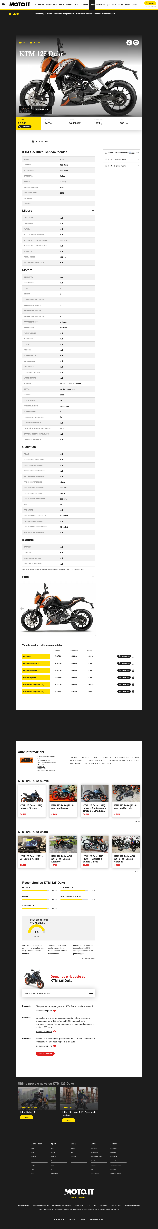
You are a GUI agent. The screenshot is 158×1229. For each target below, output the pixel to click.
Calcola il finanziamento (118, 152)
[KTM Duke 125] (37, 1098)
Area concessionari (150, 7)
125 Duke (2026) (29, 677)
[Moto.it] (19, 4)
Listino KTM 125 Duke (117, 760)
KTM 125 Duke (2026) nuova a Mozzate (125, 807)
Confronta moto (95, 1173)
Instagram (107, 757)
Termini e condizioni (41, 1206)
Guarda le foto (42, 109)
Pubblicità (79, 1206)
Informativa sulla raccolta (11, 1227)
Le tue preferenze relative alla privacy (38, 1227)
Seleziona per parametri (64, 13)
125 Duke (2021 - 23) (31, 663)
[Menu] (4, 4)
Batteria (28, 539)
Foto (25, 576)
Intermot (73, 1161)
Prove (32, 1152)
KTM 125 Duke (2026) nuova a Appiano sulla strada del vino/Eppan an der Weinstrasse (94, 809)
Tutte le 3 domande (45, 1053)
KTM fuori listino (104, 763)
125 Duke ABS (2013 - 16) (33, 684)
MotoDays (73, 1156)
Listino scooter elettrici (96, 1156)
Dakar (52, 1165)
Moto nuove (113, 1148)
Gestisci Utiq (116, 1206)
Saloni (73, 1143)
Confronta (26, 127)
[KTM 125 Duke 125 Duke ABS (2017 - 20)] (132, 691)
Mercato (114, 1143)
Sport (53, 1143)
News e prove (36, 1143)
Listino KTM (89, 763)
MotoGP (53, 1152)
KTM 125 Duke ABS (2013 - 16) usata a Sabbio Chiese (93, 858)
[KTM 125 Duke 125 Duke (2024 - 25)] (132, 670)
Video (32, 1169)
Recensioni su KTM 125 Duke (43, 882)
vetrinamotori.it (97, 1219)
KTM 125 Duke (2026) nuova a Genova (62, 807)
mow (83, 1219)
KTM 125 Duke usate (117, 159)
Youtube (74, 757)
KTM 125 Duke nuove (117, 165)
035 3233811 (41, 766)
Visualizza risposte (44, 1010)
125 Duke (36, 42)
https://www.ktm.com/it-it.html (46, 770)
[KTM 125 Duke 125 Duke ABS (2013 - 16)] (132, 684)
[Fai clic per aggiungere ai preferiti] (136, 42)
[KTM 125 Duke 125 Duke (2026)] (132, 677)
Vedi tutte (137, 821)
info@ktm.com (42, 768)
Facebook (85, 757)
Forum (33, 1173)
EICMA (73, 1148)
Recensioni (93, 1165)
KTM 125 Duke (68, 978)
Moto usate (113, 1152)
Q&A (92, 1169)
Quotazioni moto (95, 1161)
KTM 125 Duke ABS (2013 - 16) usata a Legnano (61, 858)
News (32, 1148)
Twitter (96, 757)
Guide (32, 1161)
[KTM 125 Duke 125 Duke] (132, 656)
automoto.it (59, 1219)
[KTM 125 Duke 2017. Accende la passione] (79, 1098)
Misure (27, 210)
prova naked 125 (28, 1107)
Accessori (113, 1161)
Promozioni (113, 1169)
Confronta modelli (84, 13)
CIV (52, 1169)
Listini (93, 1143)
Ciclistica (29, 447)
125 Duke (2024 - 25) (31, 670)
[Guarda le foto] (25, 110)
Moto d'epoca (113, 1156)
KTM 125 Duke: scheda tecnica (44, 152)
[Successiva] (92, 608)
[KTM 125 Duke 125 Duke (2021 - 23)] (132, 663)
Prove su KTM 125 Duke (96, 760)
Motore (27, 270)
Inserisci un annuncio (115, 1173)
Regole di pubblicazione (61, 1206)
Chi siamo (103, 1206)
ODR (88, 1206)
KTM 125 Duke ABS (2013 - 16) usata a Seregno (124, 858)
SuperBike (53, 1156)
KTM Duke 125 (28, 1112)
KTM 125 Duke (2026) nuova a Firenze (31, 807)
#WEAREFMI (54, 1173)
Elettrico (33, 1156)
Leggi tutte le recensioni (88, 958)
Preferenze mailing (132, 1206)
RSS (95, 1206)
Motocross (54, 1161)
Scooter (97, 13)
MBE (72, 1152)
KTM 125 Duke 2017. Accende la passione (79, 1113)
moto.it (72, 1219)
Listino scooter (94, 1152)
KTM (23, 42)
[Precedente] (22, 608)
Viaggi (33, 1165)
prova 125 (67, 1107)
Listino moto (94, 1148)
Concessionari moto (115, 1165)
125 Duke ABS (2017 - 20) (33, 691)
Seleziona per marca (43, 13)
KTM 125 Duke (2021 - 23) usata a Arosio (31, 857)
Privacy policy (24, 1206)
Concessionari (108, 13)
